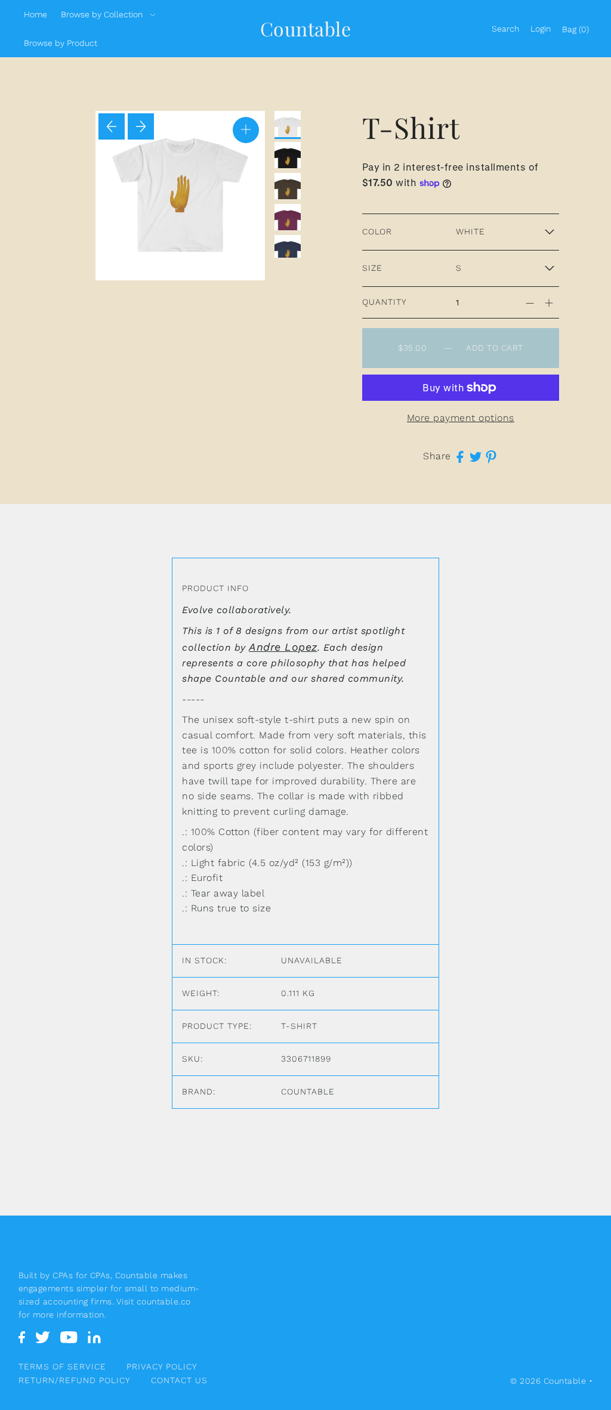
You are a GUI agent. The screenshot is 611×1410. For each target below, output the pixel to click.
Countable (305, 28)
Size (372, 268)
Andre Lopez (283, 647)
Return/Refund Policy (74, 1380)
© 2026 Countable (548, 1381)
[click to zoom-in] (246, 130)
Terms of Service (62, 1366)
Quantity (384, 302)
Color (377, 231)
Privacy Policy (162, 1366)
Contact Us (179, 1380)
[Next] (141, 126)
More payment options (460, 417)
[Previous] (111, 126)
